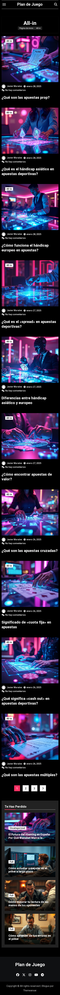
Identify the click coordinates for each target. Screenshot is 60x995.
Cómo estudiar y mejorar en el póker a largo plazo (27, 870)
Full (11, 862)
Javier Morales (14, 86)
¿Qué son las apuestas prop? (26, 97)
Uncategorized (17, 828)
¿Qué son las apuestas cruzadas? (30, 551)
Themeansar (29, 990)
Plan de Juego (30, 4)
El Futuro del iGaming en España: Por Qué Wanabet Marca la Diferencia (29, 838)
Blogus (45, 986)
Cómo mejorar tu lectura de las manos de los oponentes (28, 903)
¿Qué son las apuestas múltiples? (29, 775)
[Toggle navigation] (4, 4)
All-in (9, 41)
